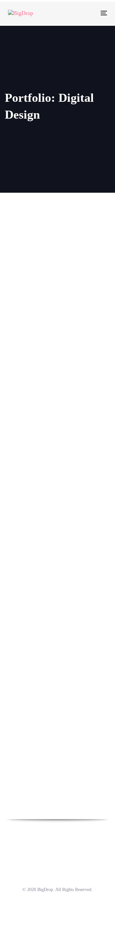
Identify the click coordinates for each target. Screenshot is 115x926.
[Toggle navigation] (90, 12)
